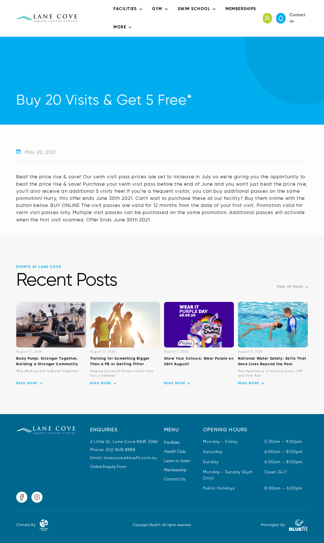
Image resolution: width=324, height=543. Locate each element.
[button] (128, 9)
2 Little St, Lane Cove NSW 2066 (124, 442)
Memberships (241, 9)
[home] (46, 18)
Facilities (171, 443)
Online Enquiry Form (108, 467)
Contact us (297, 18)
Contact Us (174, 479)
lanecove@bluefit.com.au (130, 458)
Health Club (175, 452)
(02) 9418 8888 (120, 450)
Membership (175, 470)
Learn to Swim (177, 461)
